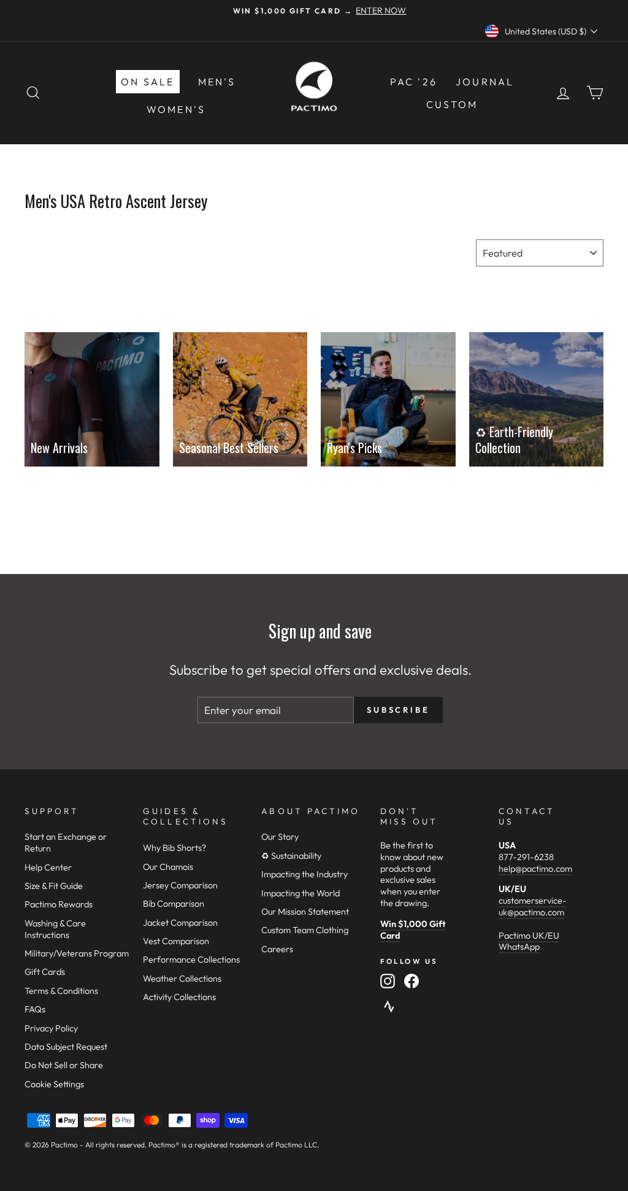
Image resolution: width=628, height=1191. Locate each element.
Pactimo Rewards (59, 904)
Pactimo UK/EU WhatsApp (529, 941)
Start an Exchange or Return (66, 842)
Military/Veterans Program (77, 953)
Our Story (280, 836)
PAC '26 (413, 82)
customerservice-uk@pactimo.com (533, 906)
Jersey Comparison (180, 885)
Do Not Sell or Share (64, 1065)
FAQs (35, 1009)
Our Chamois (168, 866)
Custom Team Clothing (304, 930)
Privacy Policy (51, 1028)
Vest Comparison (176, 941)
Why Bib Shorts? (174, 847)
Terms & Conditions (61, 990)
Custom (452, 104)
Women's (176, 109)
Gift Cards (45, 971)
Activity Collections (179, 997)
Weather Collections (182, 978)
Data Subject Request (66, 1046)
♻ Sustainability (291, 855)
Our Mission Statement (305, 911)
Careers (277, 949)
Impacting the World (300, 893)
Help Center (48, 867)
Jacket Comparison (180, 922)
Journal (485, 82)
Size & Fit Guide (54, 885)
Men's (217, 82)
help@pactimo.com (535, 868)
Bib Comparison (173, 903)
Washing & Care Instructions (55, 929)
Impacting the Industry (304, 874)
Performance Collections (191, 959)
